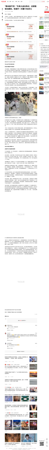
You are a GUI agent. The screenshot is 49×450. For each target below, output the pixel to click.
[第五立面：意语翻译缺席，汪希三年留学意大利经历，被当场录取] (29, 437)
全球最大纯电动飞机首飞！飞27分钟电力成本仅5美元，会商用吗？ (16, 373)
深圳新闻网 (6, 402)
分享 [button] (2, 20)
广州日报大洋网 (7, 409)
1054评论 (27, 446)
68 (9, 369)
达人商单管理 (24, 449)
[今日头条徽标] (3, 1)
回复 (7, 328)
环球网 (12, 11)
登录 (20, 320)
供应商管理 (29, 448)
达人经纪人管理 (14, 449)
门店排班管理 (15, 448)
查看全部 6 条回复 (10, 348)
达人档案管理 (19, 449)
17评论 (9, 361)
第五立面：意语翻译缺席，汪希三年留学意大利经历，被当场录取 (29, 444)
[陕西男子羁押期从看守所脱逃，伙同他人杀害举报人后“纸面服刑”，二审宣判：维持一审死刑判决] (33, 359)
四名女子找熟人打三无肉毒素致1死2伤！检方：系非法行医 (17, 394)
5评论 (8, 376)
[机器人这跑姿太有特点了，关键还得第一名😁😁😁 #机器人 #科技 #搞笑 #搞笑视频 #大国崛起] (17, 425)
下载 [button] (46, 445)
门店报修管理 (10, 448)
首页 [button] (46, 439)
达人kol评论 (28, 449)
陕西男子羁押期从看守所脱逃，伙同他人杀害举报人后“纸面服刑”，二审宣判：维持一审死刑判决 (16, 357)
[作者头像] (46, 6)
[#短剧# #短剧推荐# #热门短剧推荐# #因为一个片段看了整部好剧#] (13, 437)
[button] (8, 1)
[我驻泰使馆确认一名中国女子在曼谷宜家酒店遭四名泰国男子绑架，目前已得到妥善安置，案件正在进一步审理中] (33, 407)
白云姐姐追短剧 (7, 446)
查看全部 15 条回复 (10, 330)
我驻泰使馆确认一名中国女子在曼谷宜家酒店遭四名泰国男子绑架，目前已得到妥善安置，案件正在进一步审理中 (16, 407)
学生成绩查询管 (20, 448)
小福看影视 (23, 446)
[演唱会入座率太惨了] (33, 425)
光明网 (6, 376)
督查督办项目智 (25, 448)
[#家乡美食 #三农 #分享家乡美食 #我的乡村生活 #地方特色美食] (25, 425)
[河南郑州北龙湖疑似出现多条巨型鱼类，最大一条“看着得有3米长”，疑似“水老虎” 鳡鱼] (33, 382)
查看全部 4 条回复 (10, 340)
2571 (10, 391)
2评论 (10, 402)
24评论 (11, 409)
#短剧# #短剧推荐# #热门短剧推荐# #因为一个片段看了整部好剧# (12, 444)
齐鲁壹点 (6, 361)
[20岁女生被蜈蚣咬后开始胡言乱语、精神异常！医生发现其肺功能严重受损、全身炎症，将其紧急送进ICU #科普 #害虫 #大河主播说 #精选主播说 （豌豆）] (8, 425)
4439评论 (11, 446)
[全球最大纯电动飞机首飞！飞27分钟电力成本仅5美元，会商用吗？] (33, 374)
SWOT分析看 (34, 448)
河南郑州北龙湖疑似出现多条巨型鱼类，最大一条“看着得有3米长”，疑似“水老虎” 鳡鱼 (16, 380)
